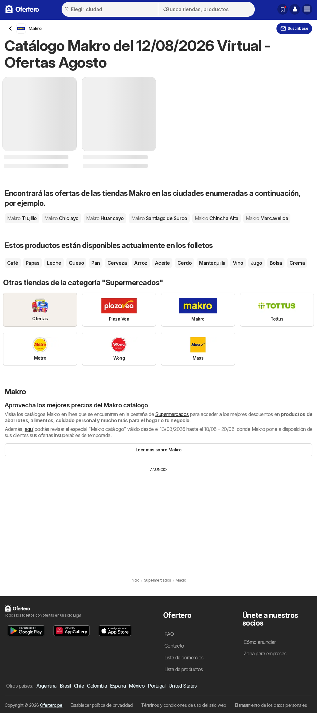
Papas (32, 263)
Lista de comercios (184, 657)
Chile (79, 686)
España (118, 686)
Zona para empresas (265, 653)
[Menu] (307, 9)
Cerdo (184, 263)
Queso (76, 263)
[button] (294, 9)
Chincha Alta (216, 218)
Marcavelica (267, 218)
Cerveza (117, 263)
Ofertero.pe (51, 705)
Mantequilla (212, 263)
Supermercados (172, 414)
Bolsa (276, 263)
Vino (238, 263)
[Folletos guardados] (282, 9)
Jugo (256, 263)
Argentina (46, 686)
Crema (297, 263)
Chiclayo (61, 218)
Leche (54, 263)
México (137, 686)
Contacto (174, 646)
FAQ (169, 634)
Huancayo (105, 218)
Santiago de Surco (159, 218)
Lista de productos (183, 669)
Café (12, 263)
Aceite (162, 263)
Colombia (97, 686)
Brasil (65, 686)
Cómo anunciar (260, 642)
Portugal (156, 686)
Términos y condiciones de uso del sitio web (183, 705)
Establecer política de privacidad (101, 705)
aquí (29, 429)
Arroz (140, 263)
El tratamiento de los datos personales (271, 705)
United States (182, 686)
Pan (95, 263)
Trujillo (22, 218)
